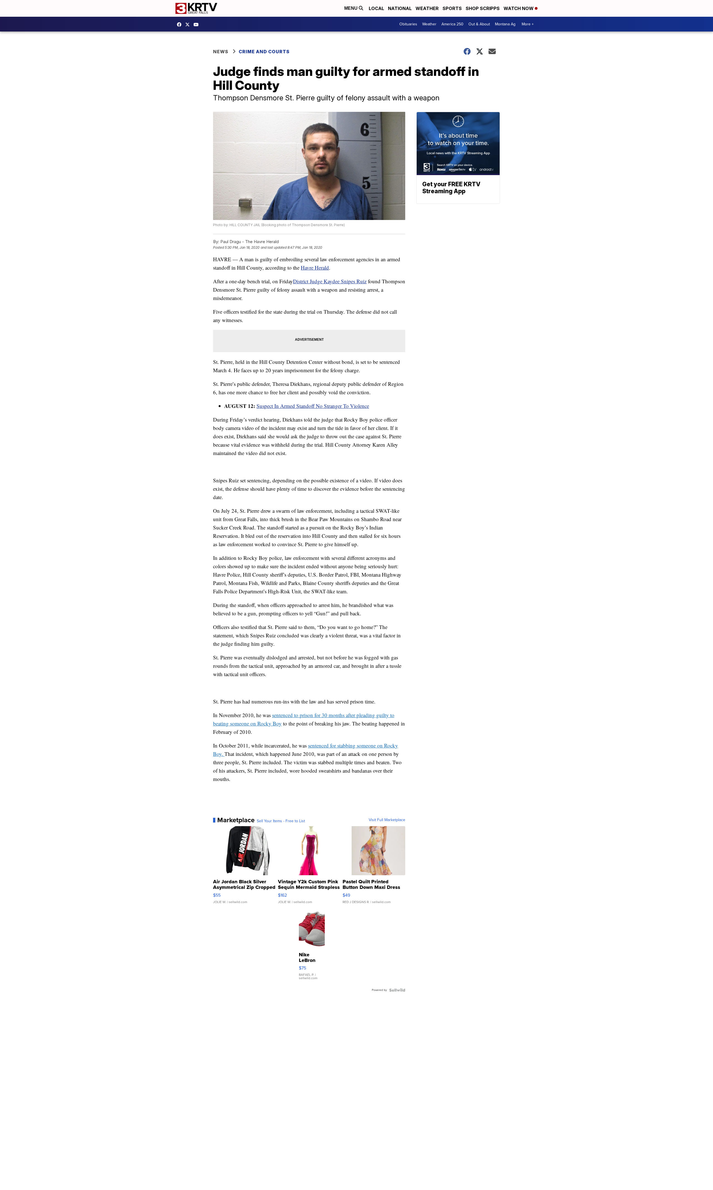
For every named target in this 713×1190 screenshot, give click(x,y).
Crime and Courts (264, 51)
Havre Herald (315, 267)
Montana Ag (505, 24)
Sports (452, 8)
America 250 (452, 24)
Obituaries (408, 24)
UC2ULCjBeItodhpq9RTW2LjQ (197, 24)
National (400, 8)
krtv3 (180, 24)
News (220, 51)
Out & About (479, 24)
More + (528, 24)
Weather (427, 8)
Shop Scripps (483, 8)
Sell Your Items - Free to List (281, 821)
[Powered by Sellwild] (397, 990)
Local (376, 8)
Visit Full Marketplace (387, 820)
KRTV (188, 24)
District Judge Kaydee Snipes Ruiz (330, 281)
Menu (351, 8)
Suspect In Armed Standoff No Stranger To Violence (313, 405)
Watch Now (519, 8)
